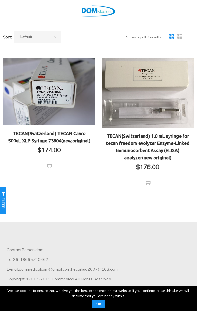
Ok (98, 304)
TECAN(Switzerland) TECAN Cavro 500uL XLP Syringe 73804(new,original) (49, 137)
